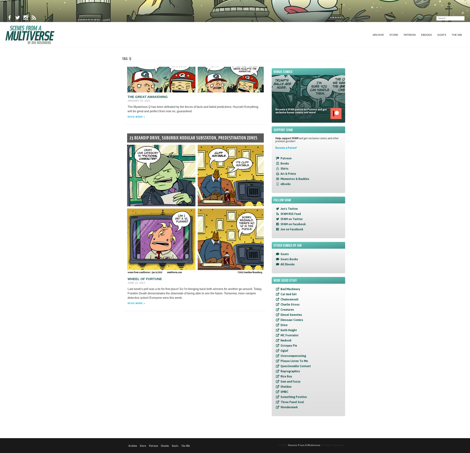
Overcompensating (293, 355)
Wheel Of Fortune (145, 279)
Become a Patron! (286, 147)
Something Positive (294, 397)
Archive (378, 34)
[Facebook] (10, 18)
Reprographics (290, 371)
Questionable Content (296, 366)
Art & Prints (288, 173)
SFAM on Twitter (292, 219)
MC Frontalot (290, 335)
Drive (284, 325)
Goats (441, 34)
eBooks (286, 184)
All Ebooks (288, 264)
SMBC (284, 391)
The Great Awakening (148, 97)
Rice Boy (286, 376)
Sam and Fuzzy (291, 381)
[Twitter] (18, 18)
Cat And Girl (289, 294)
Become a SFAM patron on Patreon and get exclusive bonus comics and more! (301, 111)
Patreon (410, 34)
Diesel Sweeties (291, 314)
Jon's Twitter (289, 208)
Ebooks (426, 34)
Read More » (136, 117)
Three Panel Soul (292, 402)
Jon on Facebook (292, 229)
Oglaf (284, 350)
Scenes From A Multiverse (304, 445)
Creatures (287, 309)
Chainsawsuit (290, 299)
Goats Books (289, 259)
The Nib (457, 34)
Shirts (284, 168)
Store (393, 34)
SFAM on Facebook (293, 224)
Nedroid (286, 340)
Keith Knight (289, 330)
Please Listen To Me (294, 361)
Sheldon (286, 386)
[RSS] (34, 18)
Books (285, 163)
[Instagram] (26, 18)
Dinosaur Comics (292, 320)
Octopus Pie (289, 345)
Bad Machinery (290, 289)
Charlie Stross (290, 304)
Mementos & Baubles (295, 178)
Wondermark (289, 407)
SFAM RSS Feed (291, 213)
